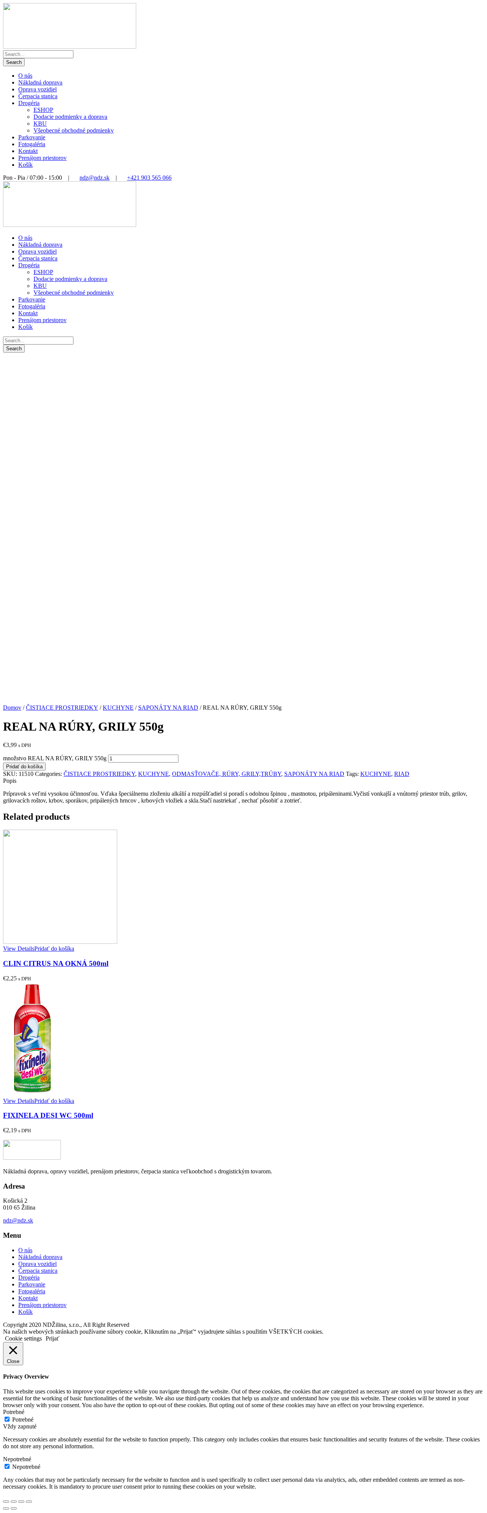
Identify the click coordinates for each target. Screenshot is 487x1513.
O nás (25, 75)
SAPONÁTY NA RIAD (168, 707)
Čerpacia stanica (37, 96)
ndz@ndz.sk (95, 177)
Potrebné (22, 1419)
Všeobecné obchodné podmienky (73, 130)
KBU (40, 123)
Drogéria (29, 103)
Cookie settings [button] (23, 1338)
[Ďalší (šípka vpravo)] (14, 1508)
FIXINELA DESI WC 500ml (48, 1115)
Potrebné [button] (13, 1412)
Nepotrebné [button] (17, 1459)
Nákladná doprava (40, 82)
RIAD (401, 774)
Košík (25, 164)
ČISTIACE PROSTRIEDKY (62, 707)
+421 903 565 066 (149, 177)
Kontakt (28, 151)
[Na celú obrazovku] (21, 1501)
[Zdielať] (14, 1501)
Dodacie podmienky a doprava (70, 116)
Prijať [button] (52, 1338)
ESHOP (43, 110)
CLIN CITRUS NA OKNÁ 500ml (55, 963)
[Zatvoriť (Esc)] (6, 1501)
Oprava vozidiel (37, 89)
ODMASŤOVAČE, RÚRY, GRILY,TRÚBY (226, 774)
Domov (12, 707)
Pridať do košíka (24, 766)
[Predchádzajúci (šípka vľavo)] (6, 1508)
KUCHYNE (118, 707)
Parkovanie (31, 137)
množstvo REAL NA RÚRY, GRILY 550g (55, 758)
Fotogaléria (31, 144)
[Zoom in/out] (29, 1501)
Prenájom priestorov (42, 158)
